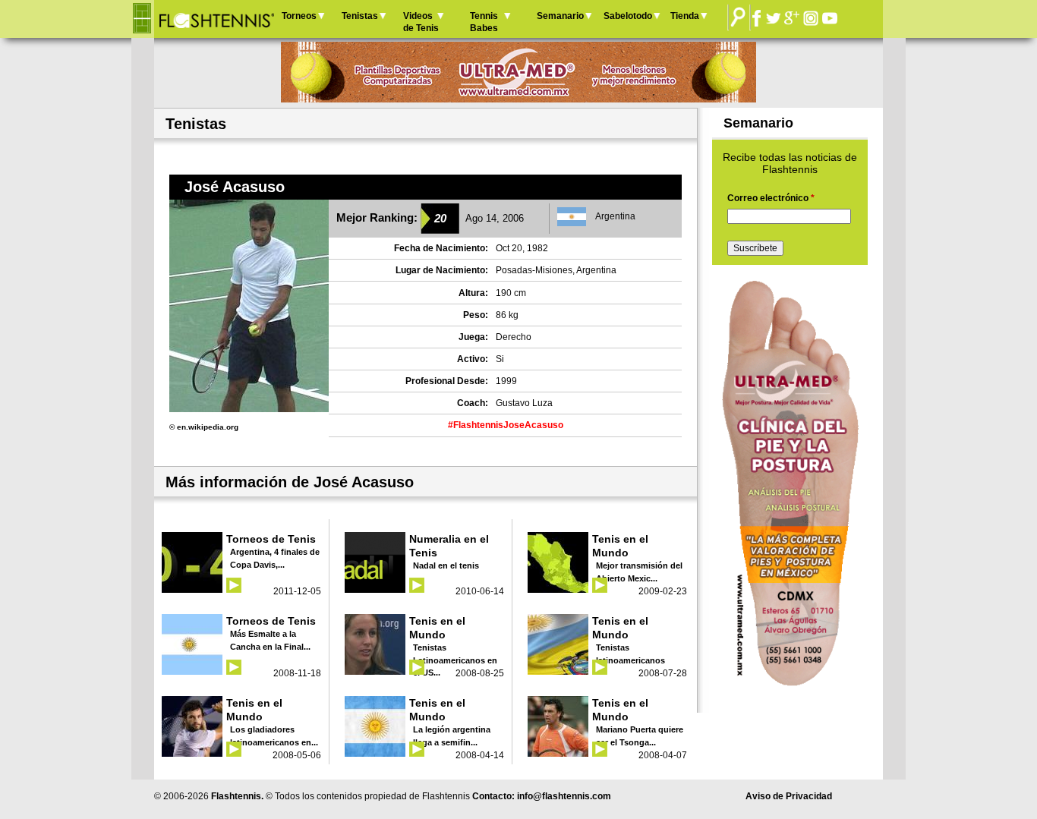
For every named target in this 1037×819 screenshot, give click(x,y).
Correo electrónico (771, 198)
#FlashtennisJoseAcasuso (505, 425)
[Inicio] (216, 19)
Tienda (684, 16)
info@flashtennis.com (564, 796)
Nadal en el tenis (446, 565)
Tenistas (360, 16)
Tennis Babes (484, 22)
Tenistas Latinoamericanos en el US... (455, 660)
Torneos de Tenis (271, 539)
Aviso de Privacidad (788, 796)
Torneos (299, 16)
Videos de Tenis (421, 22)
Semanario (560, 16)
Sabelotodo (628, 16)
